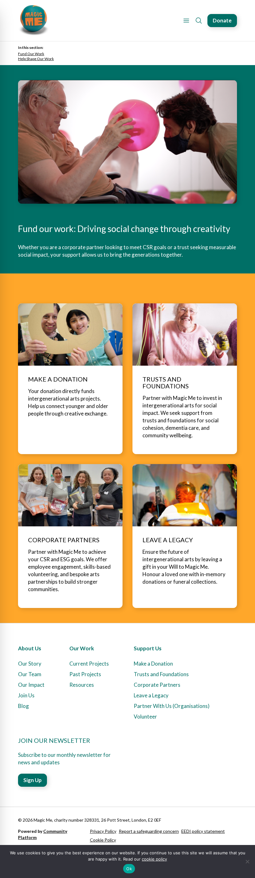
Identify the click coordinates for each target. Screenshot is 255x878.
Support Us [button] (147, 648)
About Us (29, 648)
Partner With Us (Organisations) (172, 706)
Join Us (26, 695)
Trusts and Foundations (161, 674)
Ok (129, 868)
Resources (81, 684)
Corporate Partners (157, 684)
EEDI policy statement (203, 831)
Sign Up (32, 780)
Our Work (81, 648)
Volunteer (145, 716)
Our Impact (31, 684)
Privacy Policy (103, 831)
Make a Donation (153, 663)
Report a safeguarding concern (149, 831)
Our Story (29, 663)
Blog (23, 706)
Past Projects (85, 674)
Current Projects (89, 663)
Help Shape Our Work (36, 58)
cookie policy (154, 859)
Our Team (29, 674)
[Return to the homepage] (33, 20)
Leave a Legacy (151, 695)
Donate (222, 20)
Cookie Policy (103, 839)
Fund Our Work (31, 53)
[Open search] (198, 20)
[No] (247, 861)
